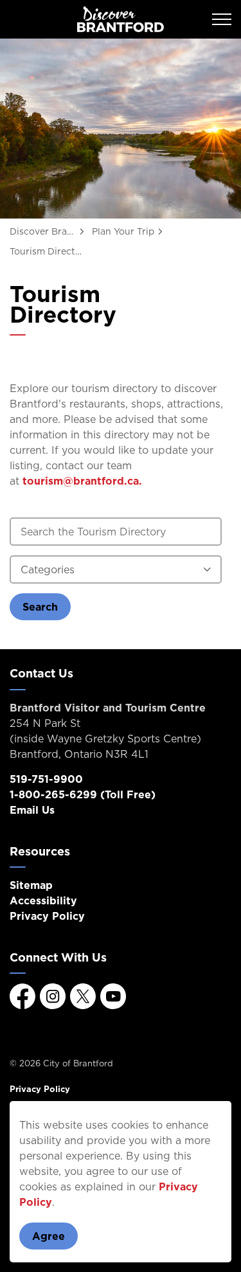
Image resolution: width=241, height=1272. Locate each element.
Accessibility (43, 900)
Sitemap (31, 885)
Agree (48, 1236)
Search (40, 607)
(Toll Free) (83, 794)
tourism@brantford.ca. (82, 481)
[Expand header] (221, 19)
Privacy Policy (47, 916)
